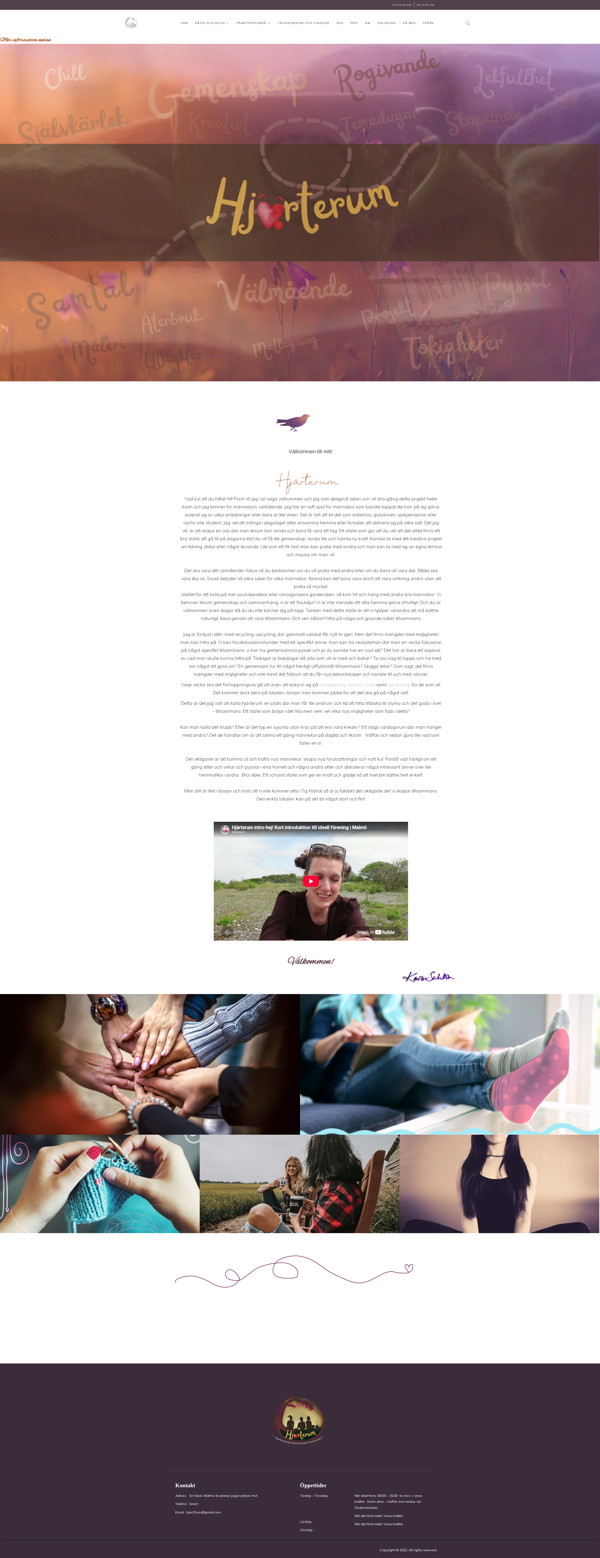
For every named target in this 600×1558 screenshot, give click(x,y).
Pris (354, 23)
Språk (428, 23)
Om (367, 23)
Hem (184, 23)
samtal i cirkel (361, 684)
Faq (340, 23)
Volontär (386, 23)
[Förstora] (594, 976)
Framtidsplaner (251, 23)
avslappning (331, 684)
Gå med (409, 23)
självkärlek (398, 684)
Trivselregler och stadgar (304, 23)
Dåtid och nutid (210, 23)
